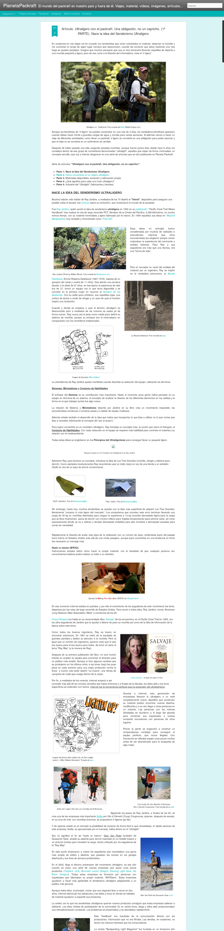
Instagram (56, 13)
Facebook (43, 13)
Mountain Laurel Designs (94, 871)
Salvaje (110, 619)
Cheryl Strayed (59, 619)
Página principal (28, 13)
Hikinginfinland (132, 598)
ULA (77, 871)
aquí (164, 335)
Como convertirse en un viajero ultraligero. (83, 174)
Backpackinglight (80, 501)
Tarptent (68, 871)
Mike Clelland (94, 377)
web (172, 807)
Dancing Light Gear (120, 871)
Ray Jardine (63, 209)
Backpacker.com (103, 274)
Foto (171, 895)
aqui (91, 760)
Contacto (86, 13)
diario (123, 127)
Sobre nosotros (72, 13)
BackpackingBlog (130, 501)
